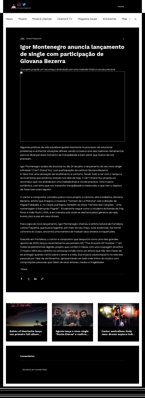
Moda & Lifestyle (42, 19)
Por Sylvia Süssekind (24, 8)
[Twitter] (24, 4)
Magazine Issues (87, 19)
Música (22, 19)
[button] (135, 19)
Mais (124, 19)
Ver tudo (135, 298)
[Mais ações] (123, 38)
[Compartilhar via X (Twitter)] (28, 278)
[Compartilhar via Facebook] (21, 278)
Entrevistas (109, 19)
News (9, 19)
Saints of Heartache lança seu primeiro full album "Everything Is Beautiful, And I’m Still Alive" (26, 333)
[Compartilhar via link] (42, 278)
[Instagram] (19, 4)
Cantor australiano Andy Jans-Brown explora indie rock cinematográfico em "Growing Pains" (118, 333)
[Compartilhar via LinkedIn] (35, 278)
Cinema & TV (64, 19)
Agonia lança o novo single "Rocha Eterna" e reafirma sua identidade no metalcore (72, 333)
